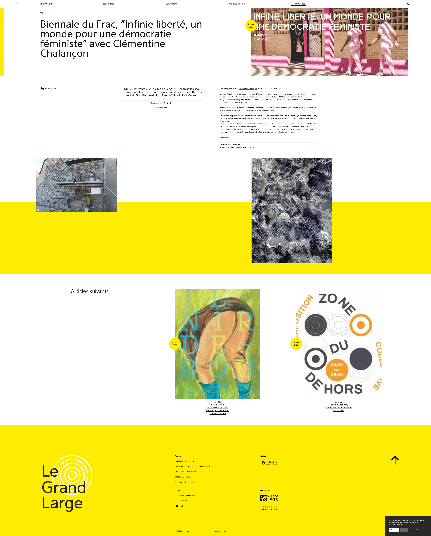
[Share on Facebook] (164, 103)
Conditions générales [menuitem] (218, 531)
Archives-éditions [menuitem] (237, 4)
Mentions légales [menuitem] (182, 531)
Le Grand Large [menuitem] (47, 4)
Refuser (404, 530)
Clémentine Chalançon (248, 89)
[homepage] (17, 4)
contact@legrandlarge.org (185, 495)
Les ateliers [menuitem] (171, 4)
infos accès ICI (188, 482)
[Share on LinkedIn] (170, 103)
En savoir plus (415, 530)
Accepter (394, 530)
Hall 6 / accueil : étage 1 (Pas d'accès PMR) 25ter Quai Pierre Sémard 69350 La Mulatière (192, 471)
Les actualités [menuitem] (298, 4)
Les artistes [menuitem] (108, 4)
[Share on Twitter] (167, 103)
